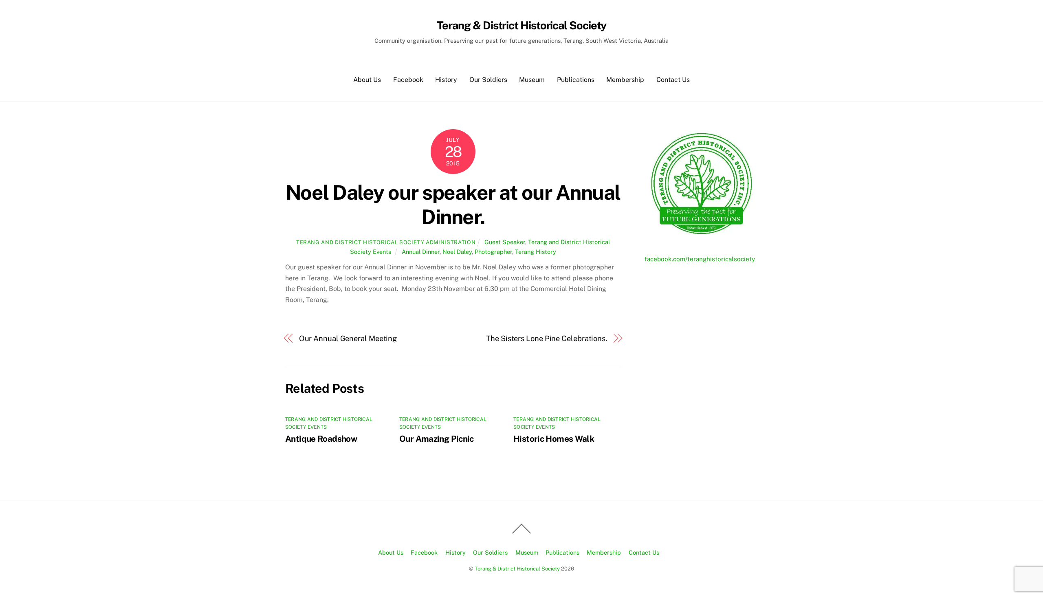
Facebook (408, 80)
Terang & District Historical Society (517, 569)
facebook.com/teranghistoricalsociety (700, 259)
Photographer (493, 251)
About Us (367, 80)
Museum (532, 80)
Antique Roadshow (321, 439)
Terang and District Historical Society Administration (385, 242)
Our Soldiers (488, 80)
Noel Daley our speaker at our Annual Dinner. (453, 205)
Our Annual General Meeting (348, 338)
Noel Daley (457, 251)
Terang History (535, 251)
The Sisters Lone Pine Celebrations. (546, 338)
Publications (575, 80)
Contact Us (673, 80)
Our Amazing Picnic (436, 439)
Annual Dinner (421, 251)
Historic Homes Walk (553, 439)
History (446, 80)
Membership (625, 80)
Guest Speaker (504, 241)
